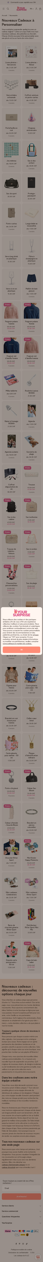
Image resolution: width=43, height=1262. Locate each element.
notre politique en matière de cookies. (17, 644)
